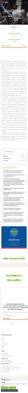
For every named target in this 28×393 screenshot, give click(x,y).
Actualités (3, 346)
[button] (12, 324)
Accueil (2, 337)
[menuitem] (22, 2)
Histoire (3, 339)
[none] (22, 2)
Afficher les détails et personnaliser (9, 390)
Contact (3, 348)
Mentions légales (5, 353)
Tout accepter (5, 387)
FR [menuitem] (21, 2)
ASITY (14, 29)
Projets (2, 342)
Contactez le (14, 244)
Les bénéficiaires (4, 344)
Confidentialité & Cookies (6, 355)
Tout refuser (12, 387)
